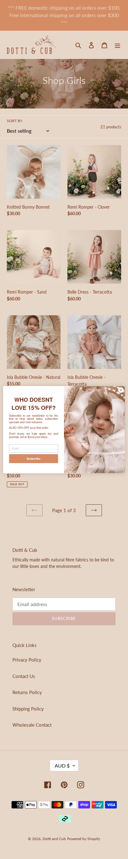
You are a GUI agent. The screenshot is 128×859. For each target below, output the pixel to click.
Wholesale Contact (32, 725)
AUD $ (62, 765)
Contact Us (23, 676)
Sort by (14, 120)
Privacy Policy (26, 659)
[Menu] (117, 44)
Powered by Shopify (83, 838)
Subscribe (33, 458)
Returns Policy (27, 692)
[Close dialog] (121, 390)
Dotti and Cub (54, 838)
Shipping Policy (28, 708)
